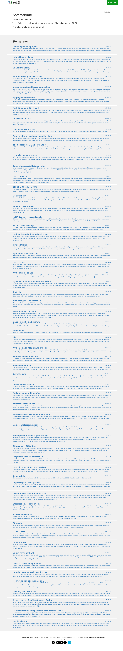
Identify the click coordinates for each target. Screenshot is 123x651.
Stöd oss (112, 2)
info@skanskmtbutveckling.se (97, 637)
